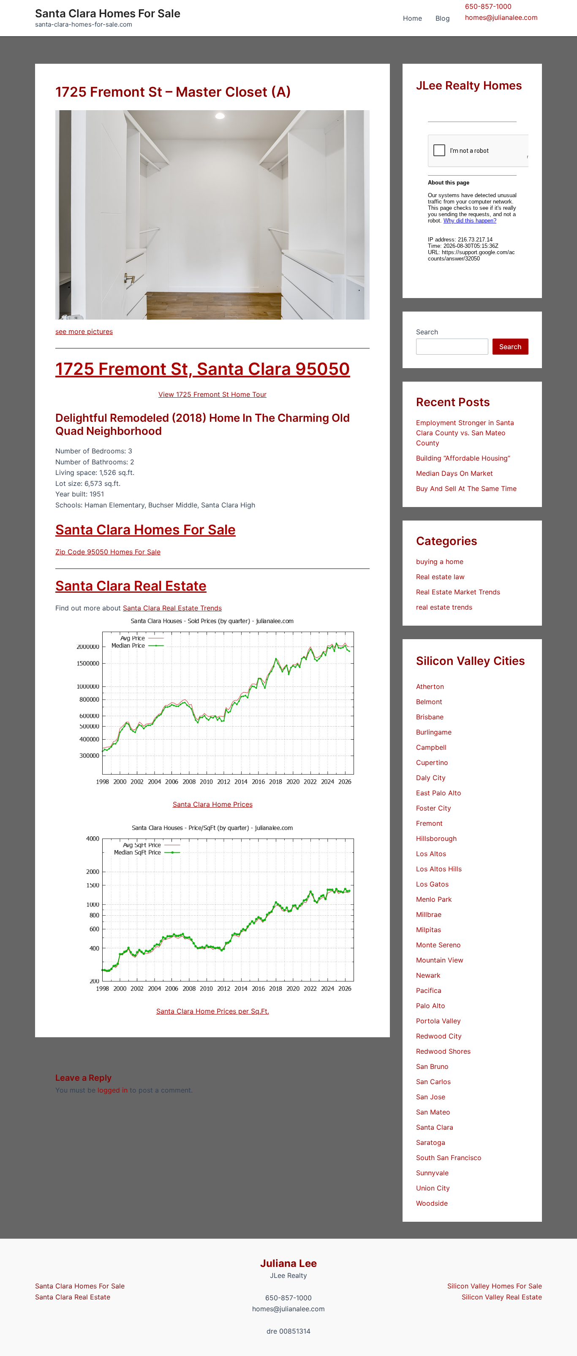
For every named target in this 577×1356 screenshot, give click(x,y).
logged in (113, 1090)
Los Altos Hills (439, 869)
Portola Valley (438, 1021)
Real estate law (440, 576)
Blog (442, 18)
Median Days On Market (454, 473)
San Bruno (432, 1066)
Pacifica (428, 990)
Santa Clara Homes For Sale (107, 13)
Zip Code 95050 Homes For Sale (108, 552)
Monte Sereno (438, 945)
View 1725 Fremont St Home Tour (212, 394)
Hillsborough (436, 838)
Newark (428, 975)
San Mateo (433, 1112)
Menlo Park (434, 899)
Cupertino (432, 762)
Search (427, 332)
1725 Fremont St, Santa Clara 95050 (202, 368)
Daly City (431, 777)
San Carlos (433, 1081)
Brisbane (430, 717)
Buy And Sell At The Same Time (466, 488)
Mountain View (439, 960)
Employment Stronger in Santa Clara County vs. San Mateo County (465, 432)
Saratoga (430, 1142)
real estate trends (444, 607)
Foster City (433, 808)
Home (412, 18)
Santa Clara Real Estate (131, 586)
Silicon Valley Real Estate (502, 1297)
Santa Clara (434, 1127)
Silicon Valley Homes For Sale (494, 1286)
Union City (433, 1188)
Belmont (429, 701)
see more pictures (84, 331)
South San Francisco (449, 1157)
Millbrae (428, 914)
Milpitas (428, 929)
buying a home (439, 561)
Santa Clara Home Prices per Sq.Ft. (212, 1011)
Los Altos (431, 853)
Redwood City (439, 1036)
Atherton (430, 686)
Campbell (431, 747)
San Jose (430, 1097)
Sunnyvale (432, 1173)
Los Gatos (432, 884)
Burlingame (434, 732)
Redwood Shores (443, 1051)
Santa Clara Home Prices (213, 804)
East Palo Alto (438, 793)
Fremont (429, 823)
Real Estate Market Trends (458, 592)
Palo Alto (430, 1005)
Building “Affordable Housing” (463, 458)
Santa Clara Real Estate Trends (172, 608)
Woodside (432, 1203)
